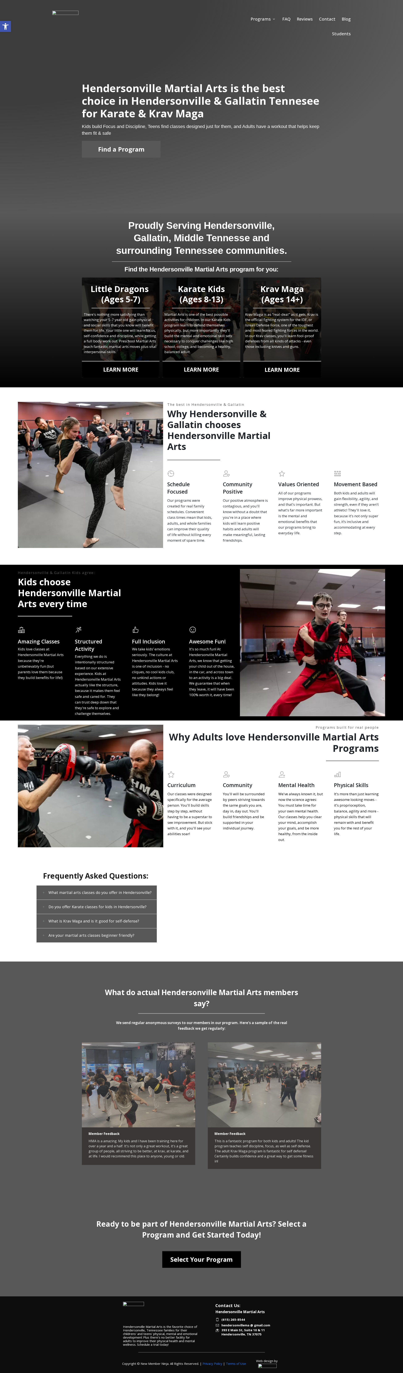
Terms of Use (236, 1363)
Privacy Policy (212, 1363)
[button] (5, 26)
